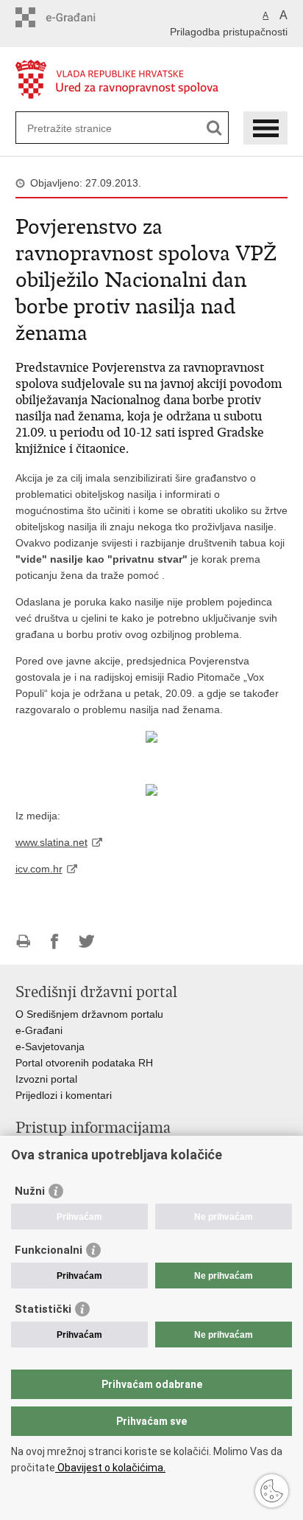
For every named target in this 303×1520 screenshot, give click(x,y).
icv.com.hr (39, 869)
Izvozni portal (46, 1079)
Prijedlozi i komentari (63, 1095)
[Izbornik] (265, 128)
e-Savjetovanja (50, 1046)
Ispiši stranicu (23, 941)
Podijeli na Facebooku (55, 941)
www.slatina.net (51, 842)
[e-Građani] (78, 17)
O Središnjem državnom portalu (89, 1014)
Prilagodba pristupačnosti (229, 32)
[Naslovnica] (151, 80)
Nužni (30, 1191)
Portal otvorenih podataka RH (85, 1063)
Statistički (43, 1309)
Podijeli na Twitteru (86, 941)
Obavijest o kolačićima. (110, 1468)
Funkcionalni (48, 1250)
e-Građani (39, 1030)
